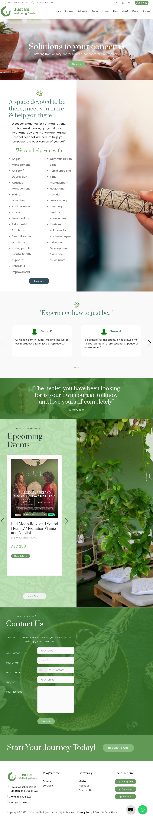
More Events (35, 596)
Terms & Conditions (105, 812)
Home (58, 11)
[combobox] (43, 670)
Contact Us (85, 790)
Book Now (39, 281)
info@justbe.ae (44, 2)
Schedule (82, 11)
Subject (10, 682)
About (125, 11)
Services (69, 11)
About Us (84, 785)
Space (95, 11)
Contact (147, 11)
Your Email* (12, 662)
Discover (76, 64)
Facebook (127, 789)
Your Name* (13, 653)
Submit (46, 721)
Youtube (127, 796)
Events (105, 11)
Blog (115, 11)
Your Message (14, 691)
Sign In (143, 2)
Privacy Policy (85, 812)
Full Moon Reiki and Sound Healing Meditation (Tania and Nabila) (34, 529)
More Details (20, 556)
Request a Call (118, 748)
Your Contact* (14, 672)
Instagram (127, 781)
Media (135, 11)
